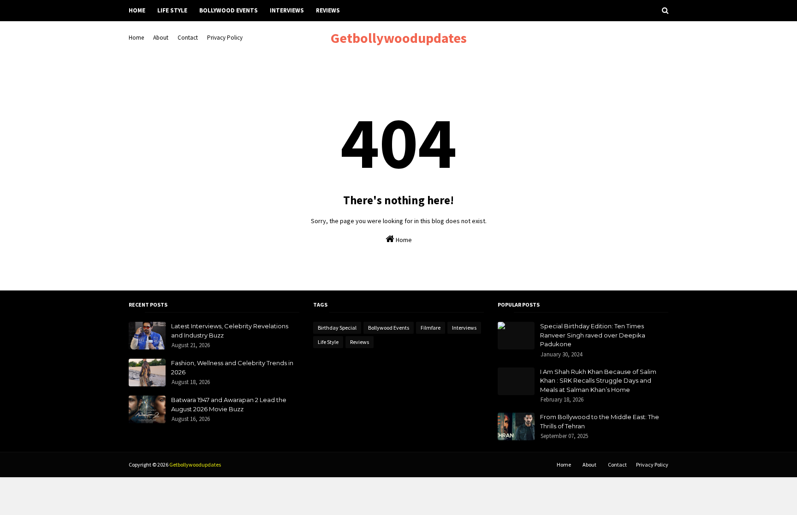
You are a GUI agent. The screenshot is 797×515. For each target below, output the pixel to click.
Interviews (464, 327)
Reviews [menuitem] (328, 10)
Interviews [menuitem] (287, 10)
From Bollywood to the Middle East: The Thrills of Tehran (599, 421)
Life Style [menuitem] (172, 10)
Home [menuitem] (137, 10)
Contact (188, 37)
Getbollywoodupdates (399, 38)
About (160, 37)
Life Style (328, 341)
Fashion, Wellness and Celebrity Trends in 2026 (232, 367)
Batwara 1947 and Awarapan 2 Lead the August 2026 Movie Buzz (228, 404)
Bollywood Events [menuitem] (228, 10)
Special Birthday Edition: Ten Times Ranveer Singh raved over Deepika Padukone (592, 335)
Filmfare (430, 327)
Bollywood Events (388, 327)
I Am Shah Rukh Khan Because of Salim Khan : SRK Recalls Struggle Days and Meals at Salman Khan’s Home (598, 380)
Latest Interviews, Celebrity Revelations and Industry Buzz (229, 330)
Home (136, 37)
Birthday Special (337, 327)
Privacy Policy (225, 37)
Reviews (359, 341)
